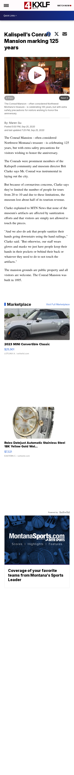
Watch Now (63, 6)
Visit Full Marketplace (58, 304)
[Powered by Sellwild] (64, 512)
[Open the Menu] (6, 5)
